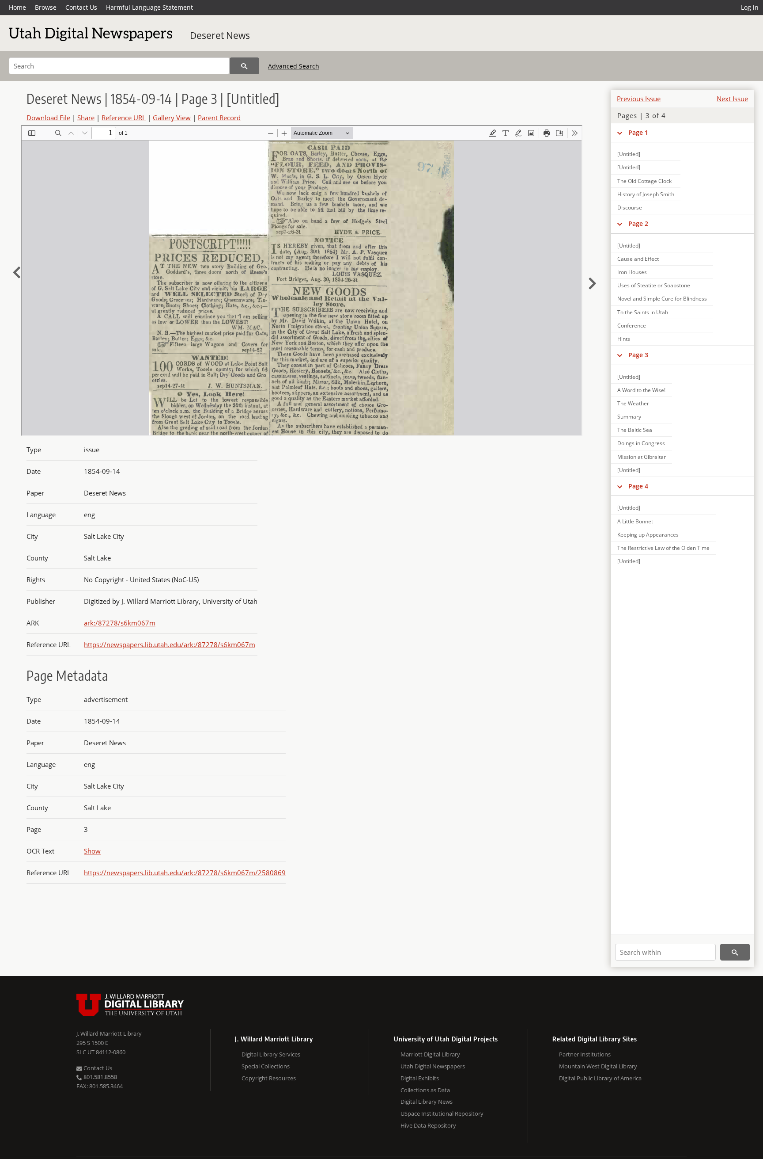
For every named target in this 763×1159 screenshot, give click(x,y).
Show (92, 850)
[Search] (244, 65)
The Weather (633, 403)
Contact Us (81, 7)
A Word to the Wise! (641, 390)
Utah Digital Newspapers (432, 1066)
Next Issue (732, 98)
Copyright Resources (269, 1078)
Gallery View (172, 117)
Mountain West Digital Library (598, 1066)
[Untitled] (628, 154)
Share (85, 117)
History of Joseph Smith (645, 194)
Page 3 (638, 355)
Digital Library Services (271, 1054)
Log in (750, 7)
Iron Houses (632, 272)
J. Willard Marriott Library (109, 1033)
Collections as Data (425, 1090)
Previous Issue (639, 98)
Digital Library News (426, 1102)
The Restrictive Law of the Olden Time (663, 548)
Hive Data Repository (428, 1125)
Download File (48, 117)
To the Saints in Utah (642, 312)
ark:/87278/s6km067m (119, 622)
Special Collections (266, 1066)
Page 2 (638, 223)
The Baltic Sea (634, 430)
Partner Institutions (585, 1054)
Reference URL (124, 117)
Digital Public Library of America (600, 1078)
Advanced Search (293, 66)
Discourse (629, 207)
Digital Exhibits (419, 1078)
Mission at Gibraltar (641, 457)
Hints (623, 339)
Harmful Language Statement (149, 7)
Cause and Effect (638, 259)
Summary (629, 416)
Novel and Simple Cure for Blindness (662, 298)
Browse (46, 7)
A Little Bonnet (635, 521)
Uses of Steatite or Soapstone (653, 285)
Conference (631, 325)
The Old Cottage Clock (644, 181)
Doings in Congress (641, 443)
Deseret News (220, 35)
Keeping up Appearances (648, 534)
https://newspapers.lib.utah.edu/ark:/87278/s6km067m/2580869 (185, 872)
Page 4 (638, 486)
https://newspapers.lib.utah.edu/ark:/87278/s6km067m (169, 644)
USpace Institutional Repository (441, 1113)
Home (17, 7)
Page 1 (638, 132)
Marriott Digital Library (430, 1054)
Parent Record (219, 117)
